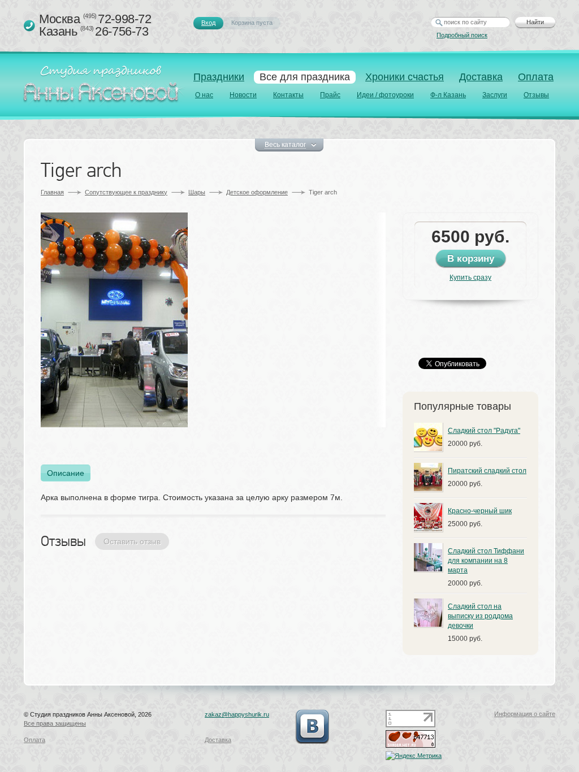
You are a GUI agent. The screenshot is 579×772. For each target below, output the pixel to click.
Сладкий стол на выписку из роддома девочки (480, 616)
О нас (204, 95)
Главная (52, 192)
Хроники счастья (404, 77)
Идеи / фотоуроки (385, 95)
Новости (243, 95)
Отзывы (536, 95)
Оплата (536, 77)
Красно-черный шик (480, 511)
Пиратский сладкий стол (487, 471)
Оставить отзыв (132, 541)
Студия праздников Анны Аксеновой (103, 87)
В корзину (470, 258)
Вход (208, 22)
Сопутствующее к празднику (126, 192)
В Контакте (312, 727)
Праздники (218, 77)
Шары (196, 192)
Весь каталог (285, 145)
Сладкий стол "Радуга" (484, 431)
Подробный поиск (462, 35)
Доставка (481, 77)
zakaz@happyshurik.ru (237, 714)
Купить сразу (470, 277)
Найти (535, 22)
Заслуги (494, 95)
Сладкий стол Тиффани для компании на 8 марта (486, 560)
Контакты (288, 95)
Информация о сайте (524, 713)
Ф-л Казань (448, 95)
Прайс (330, 95)
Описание (65, 473)
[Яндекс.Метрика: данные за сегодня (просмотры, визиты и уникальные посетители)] (414, 755)
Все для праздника (305, 77)
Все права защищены (55, 723)
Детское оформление (257, 192)
